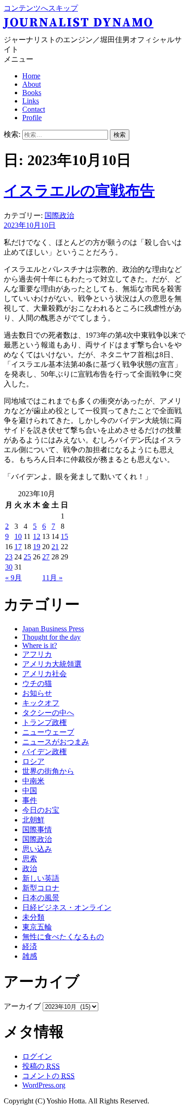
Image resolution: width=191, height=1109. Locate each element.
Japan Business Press (53, 629)
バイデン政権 (44, 752)
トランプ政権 (44, 722)
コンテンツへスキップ (41, 8)
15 (64, 536)
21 (55, 547)
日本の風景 (40, 898)
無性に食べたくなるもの (63, 937)
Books (31, 92)
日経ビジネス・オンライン (66, 907)
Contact (33, 109)
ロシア (33, 761)
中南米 (33, 781)
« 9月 (13, 578)
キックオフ (40, 703)
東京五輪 (37, 927)
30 (9, 567)
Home (31, 76)
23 (9, 557)
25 (27, 557)
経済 (29, 946)
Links (30, 101)
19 (36, 547)
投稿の (41, 1066)
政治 (29, 868)
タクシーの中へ (48, 713)
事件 (29, 800)
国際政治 (59, 215)
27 (46, 557)
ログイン (37, 1056)
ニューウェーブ (48, 732)
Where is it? (39, 645)
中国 (29, 791)
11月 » (52, 578)
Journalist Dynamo (78, 23)
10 (18, 536)
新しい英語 (40, 878)
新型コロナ (40, 888)
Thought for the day (51, 637)
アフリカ (37, 654)
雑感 (29, 956)
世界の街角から (48, 771)
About (31, 84)
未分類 (33, 917)
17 (18, 547)
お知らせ (37, 693)
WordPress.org (43, 1085)
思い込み (37, 849)
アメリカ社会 (44, 674)
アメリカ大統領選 (52, 664)
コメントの (48, 1076)
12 (36, 536)
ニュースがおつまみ (55, 742)
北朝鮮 (33, 820)
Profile (32, 118)
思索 (29, 859)
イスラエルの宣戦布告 (79, 190)
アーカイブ (22, 1006)
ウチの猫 (37, 683)
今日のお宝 (40, 810)
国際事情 (37, 829)
